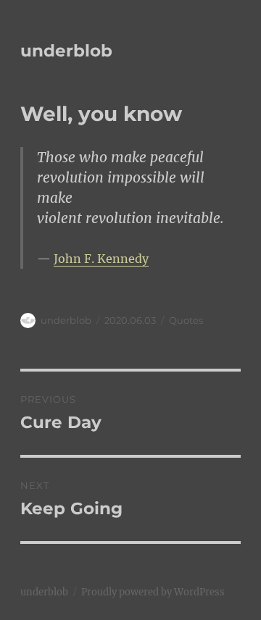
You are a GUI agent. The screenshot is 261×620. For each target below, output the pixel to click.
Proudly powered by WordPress (153, 592)
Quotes (186, 320)
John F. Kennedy (101, 258)
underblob (66, 51)
